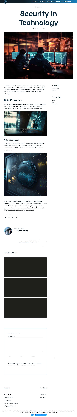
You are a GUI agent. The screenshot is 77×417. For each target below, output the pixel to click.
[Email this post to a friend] (16, 217)
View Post (25, 268)
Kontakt (67, 1)
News (53, 102)
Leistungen (43, 1)
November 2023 (55, 88)
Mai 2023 (54, 90)
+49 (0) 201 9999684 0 (11, 403)
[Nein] (75, 413)
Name (9, 355)
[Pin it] (12, 217)
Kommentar (11, 336)
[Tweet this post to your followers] (9, 217)
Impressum (43, 394)
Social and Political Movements (25, 306)
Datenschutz (43, 397)
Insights (38, 6)
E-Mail (21, 355)
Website (33, 355)
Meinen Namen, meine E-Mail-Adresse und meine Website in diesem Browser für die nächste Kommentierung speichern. (24, 364)
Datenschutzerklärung (40, 414)
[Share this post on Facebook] (5, 217)
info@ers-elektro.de (10, 406)
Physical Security (25, 230)
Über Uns (52, 1)
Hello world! (25, 285)
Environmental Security (25, 241)
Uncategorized (55, 104)
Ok (32, 414)
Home (35, 1)
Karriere (59, 1)
